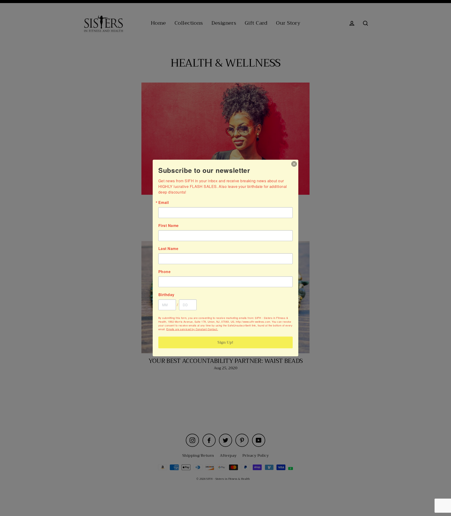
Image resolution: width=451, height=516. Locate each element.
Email (163, 202)
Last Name (168, 248)
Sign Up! (225, 342)
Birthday (166, 295)
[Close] (294, 164)
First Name (168, 225)
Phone (164, 272)
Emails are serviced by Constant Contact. (192, 329)
